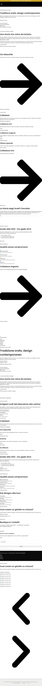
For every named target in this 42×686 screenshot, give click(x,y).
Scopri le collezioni (3, 361)
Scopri (1, 128)
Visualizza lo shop (3, 20)
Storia (1, 339)
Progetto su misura (3, 362)
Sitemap (23, 683)
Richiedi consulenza (4, 514)
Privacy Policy (13, 681)
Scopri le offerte (3, 147)
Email (1, 537)
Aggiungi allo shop (3, 468)
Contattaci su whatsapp (4, 572)
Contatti (1, 344)
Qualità (1, 342)
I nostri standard (3, 44)
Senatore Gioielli (21, 3)
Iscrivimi (21, 546)
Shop (1, 554)
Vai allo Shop (2, 345)
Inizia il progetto (3, 452)
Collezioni (2, 341)
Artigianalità (2, 340)
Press (28, 683)
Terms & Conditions (16, 683)
